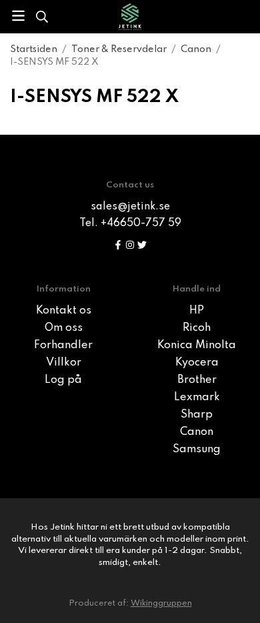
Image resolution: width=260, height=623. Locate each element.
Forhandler (63, 345)
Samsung (197, 449)
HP (196, 310)
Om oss (64, 328)
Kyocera (197, 363)
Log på (63, 380)
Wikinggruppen (161, 603)
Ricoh (197, 328)
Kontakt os (63, 310)
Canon (196, 432)
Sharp (197, 415)
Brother (197, 380)
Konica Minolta (196, 345)
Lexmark (197, 397)
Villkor (63, 363)
